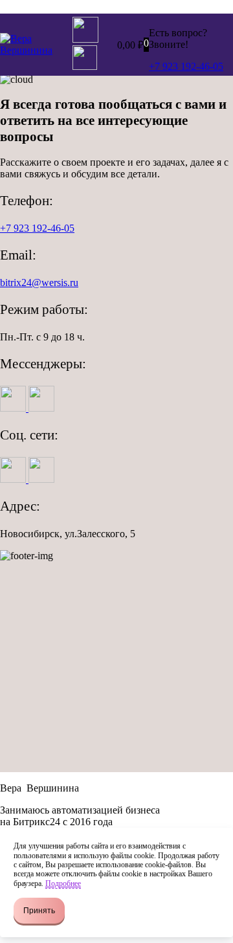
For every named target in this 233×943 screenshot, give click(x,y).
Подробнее (63, 883)
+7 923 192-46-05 (37, 228)
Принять (39, 910)
